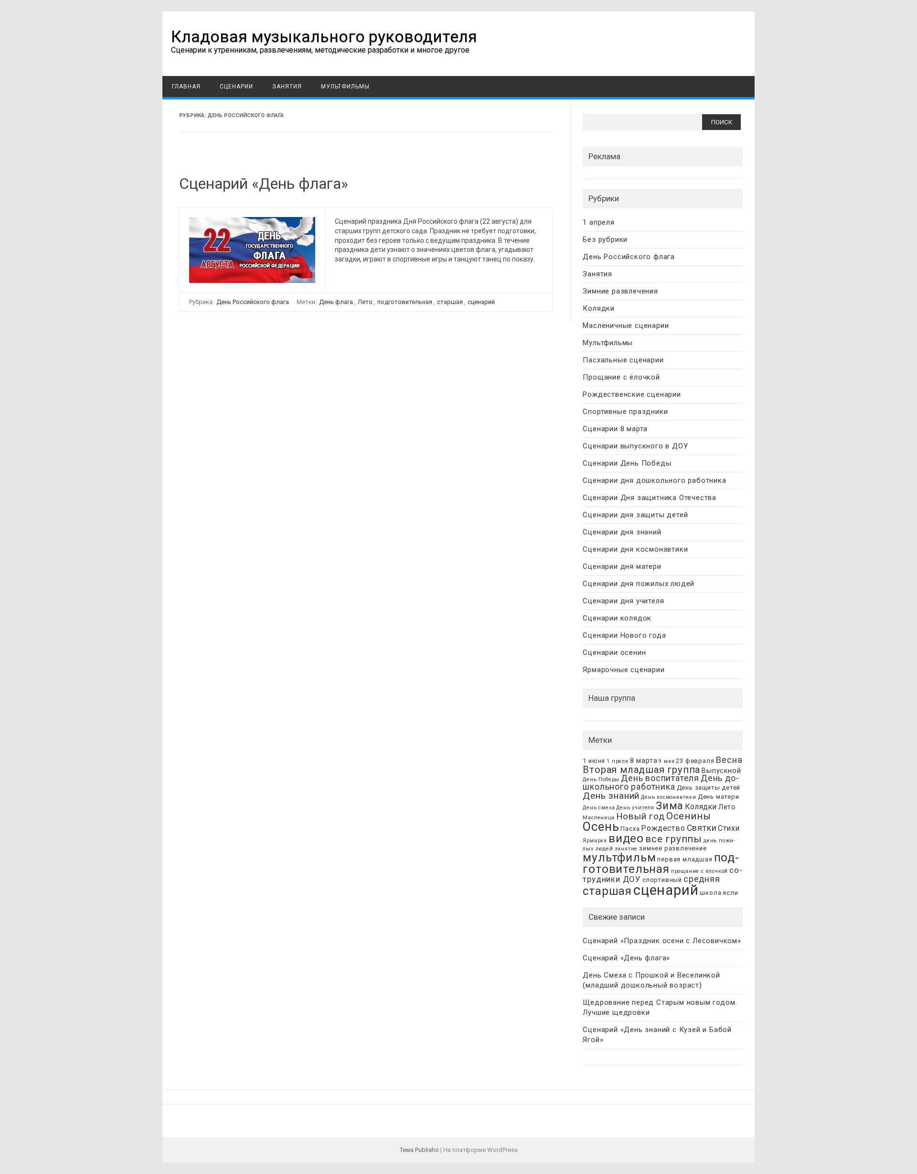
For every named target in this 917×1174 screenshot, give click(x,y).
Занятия (287, 86)
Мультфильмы (345, 86)
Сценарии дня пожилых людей (638, 583)
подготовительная (404, 301)
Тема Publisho (419, 1149)
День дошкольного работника (660, 782)
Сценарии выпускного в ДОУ (635, 446)
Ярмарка (595, 840)
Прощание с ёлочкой (621, 377)
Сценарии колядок (617, 618)
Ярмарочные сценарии (623, 669)
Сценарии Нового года (624, 635)
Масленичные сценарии (626, 325)
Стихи (728, 828)
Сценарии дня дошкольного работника (654, 480)
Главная (186, 86)
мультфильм (619, 857)
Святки (702, 828)
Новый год (640, 816)
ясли (730, 892)
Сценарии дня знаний (622, 532)
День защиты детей (709, 787)
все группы (673, 839)
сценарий (481, 301)
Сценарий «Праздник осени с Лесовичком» (662, 940)
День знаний (611, 795)
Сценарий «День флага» (263, 183)
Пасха (630, 828)
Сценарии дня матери (622, 566)
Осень (601, 826)
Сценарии (236, 86)
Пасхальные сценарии (623, 360)
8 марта (644, 761)
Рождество (663, 828)
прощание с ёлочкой (699, 871)
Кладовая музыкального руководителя (324, 36)
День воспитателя (660, 778)
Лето (365, 301)
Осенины (688, 816)
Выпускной (721, 771)
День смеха (599, 807)
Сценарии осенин (614, 652)
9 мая (666, 761)
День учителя (635, 807)
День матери (718, 796)
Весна (728, 760)
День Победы (601, 779)
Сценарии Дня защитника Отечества (649, 497)
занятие (626, 849)
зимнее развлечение (672, 848)
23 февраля (695, 760)
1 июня (594, 760)
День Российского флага (252, 301)
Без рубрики (605, 239)
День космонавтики (668, 797)
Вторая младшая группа (641, 769)
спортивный (662, 879)
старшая (450, 301)
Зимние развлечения (620, 291)
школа (710, 892)
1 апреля (598, 222)
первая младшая (684, 859)
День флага (336, 301)
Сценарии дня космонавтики (635, 549)
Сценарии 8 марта (615, 428)
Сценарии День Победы (627, 463)
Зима (669, 805)
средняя (701, 879)
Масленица (598, 818)
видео (626, 838)
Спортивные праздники (625, 411)
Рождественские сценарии (632, 394)
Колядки (599, 308)
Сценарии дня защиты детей (635, 515)
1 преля (618, 761)
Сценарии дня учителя (623, 601)
